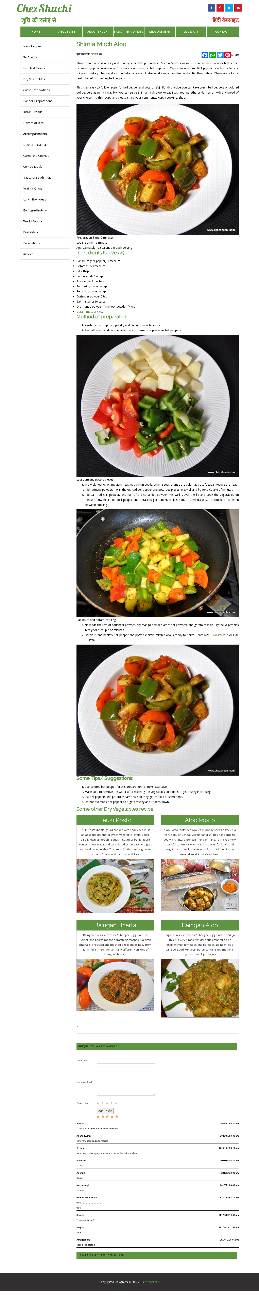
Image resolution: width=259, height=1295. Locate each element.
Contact (222, 31)
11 (104, 1255)
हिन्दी (93, 54)
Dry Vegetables (34, 79)
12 (107, 1255)
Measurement (160, 31)
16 (122, 1255)
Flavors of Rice (33, 123)
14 (115, 1255)
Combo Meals (32, 166)
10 (100, 1255)
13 (111, 1255)
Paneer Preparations (37, 101)
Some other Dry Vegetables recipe (114, 809)
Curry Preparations (36, 90)
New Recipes (32, 46)
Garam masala (86, 311)
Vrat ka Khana (32, 188)
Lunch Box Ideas (34, 199)
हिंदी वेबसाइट (226, 20)
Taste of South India (37, 177)
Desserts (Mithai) (35, 145)
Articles (28, 254)
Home (36, 31)
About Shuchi (97, 31)
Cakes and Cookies (36, 155)
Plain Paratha (219, 635)
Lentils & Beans (34, 68)
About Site (66, 31)
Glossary (191, 31)
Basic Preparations (129, 31)
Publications (31, 243)
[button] (45, 232)
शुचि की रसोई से (38, 20)
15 (118, 1255)
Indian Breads (32, 112)
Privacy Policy (152, 1282)
